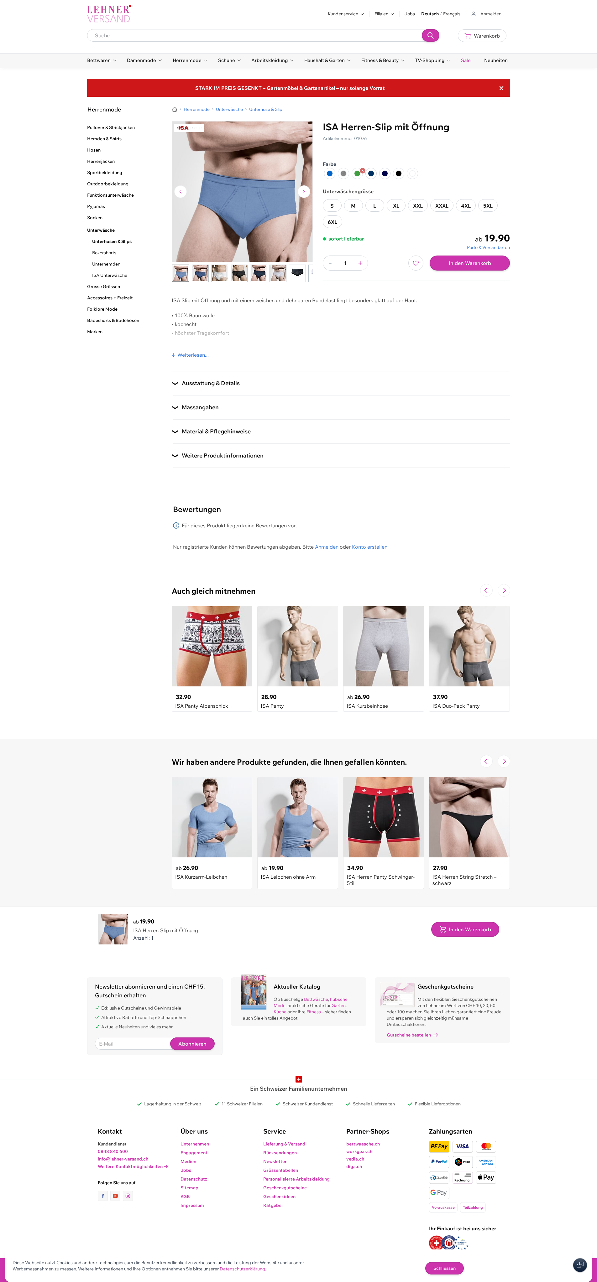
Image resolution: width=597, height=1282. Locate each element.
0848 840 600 (113, 1151)
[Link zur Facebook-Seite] (104, 1196)
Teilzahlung (473, 1207)
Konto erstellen (369, 547)
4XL (466, 206)
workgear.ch (359, 1151)
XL (396, 206)
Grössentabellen (280, 1170)
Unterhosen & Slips (112, 241)
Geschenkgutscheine (285, 1188)
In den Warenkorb (470, 263)
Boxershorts (104, 253)
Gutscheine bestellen (409, 1035)
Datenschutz (194, 1179)
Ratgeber (273, 1205)
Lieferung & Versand (284, 1144)
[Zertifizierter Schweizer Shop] (436, 1243)
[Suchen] (430, 35)
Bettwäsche (316, 999)
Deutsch (430, 14)
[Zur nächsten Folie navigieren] (504, 590)
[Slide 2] (200, 273)
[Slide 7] (297, 273)
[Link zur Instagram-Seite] (128, 1196)
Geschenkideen (279, 1196)
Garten (339, 1005)
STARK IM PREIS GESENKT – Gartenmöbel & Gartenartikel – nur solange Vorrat (290, 88)
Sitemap (189, 1188)
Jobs (410, 14)
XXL (418, 206)
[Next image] (304, 191)
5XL (488, 206)
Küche (280, 1012)
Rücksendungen (280, 1152)
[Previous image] (180, 191)
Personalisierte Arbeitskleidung (296, 1179)
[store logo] (109, 14)
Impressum (192, 1205)
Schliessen (444, 1268)
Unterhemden (106, 264)
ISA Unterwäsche (109, 275)
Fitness (313, 1012)
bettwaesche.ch (363, 1144)
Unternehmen (195, 1144)
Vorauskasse (443, 1207)
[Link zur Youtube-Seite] (116, 1196)
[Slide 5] (258, 273)
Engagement (194, 1152)
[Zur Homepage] (174, 109)
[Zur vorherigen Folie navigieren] (486, 590)
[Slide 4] (239, 273)
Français (451, 14)
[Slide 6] (278, 273)
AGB (185, 1196)
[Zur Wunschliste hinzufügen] (415, 263)
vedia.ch (355, 1159)
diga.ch (354, 1166)
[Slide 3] (219, 273)
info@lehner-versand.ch (123, 1159)
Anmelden (326, 547)
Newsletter (275, 1161)
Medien (188, 1161)
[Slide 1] (180, 273)
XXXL (441, 206)
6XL (332, 222)
